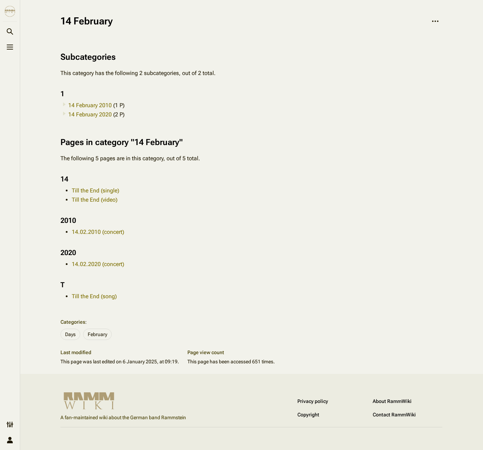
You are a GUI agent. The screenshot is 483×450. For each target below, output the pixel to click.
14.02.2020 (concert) (98, 264)
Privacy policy (312, 401)
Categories (72, 322)
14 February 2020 (90, 114)
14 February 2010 (90, 105)
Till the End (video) (94, 199)
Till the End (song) (94, 296)
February (97, 334)
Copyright (308, 414)
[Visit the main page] (10, 11)
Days (70, 334)
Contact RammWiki (394, 414)
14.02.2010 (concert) (98, 232)
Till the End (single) (95, 190)
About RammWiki (392, 401)
